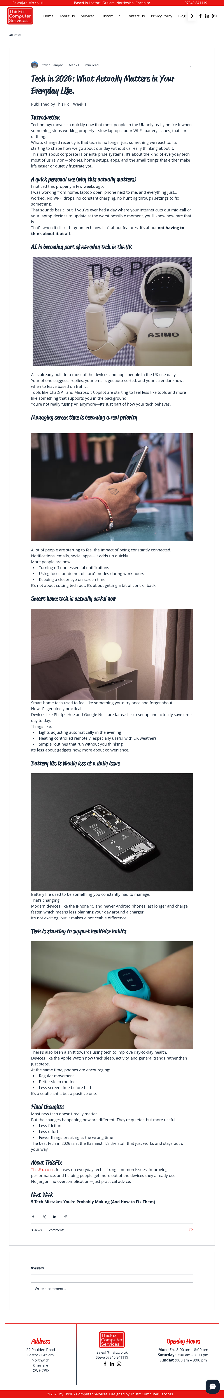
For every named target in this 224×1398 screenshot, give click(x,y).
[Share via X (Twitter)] (44, 1216)
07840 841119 (196, 2)
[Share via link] (65, 1216)
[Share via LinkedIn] (54, 1216)
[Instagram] (214, 16)
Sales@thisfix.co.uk (28, 2)
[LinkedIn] (207, 16)
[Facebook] (200, 16)
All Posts (15, 35)
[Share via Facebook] (33, 1216)
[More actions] (190, 65)
